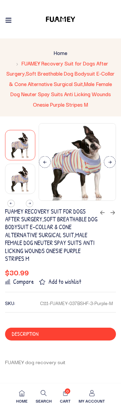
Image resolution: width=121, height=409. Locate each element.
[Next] (110, 162)
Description (25, 333)
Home (60, 53)
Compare (23, 281)
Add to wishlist (64, 281)
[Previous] (45, 162)
